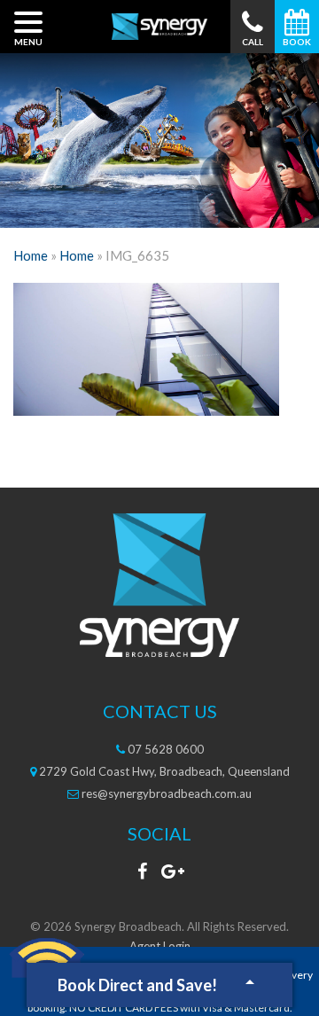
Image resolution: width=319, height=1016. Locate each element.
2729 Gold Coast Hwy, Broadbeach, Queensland (163, 771)
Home (30, 255)
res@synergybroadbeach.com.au (165, 793)
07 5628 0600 (164, 749)
